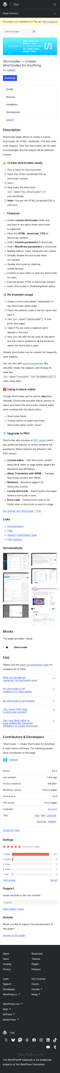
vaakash (11, 70)
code (37, 816)
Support (10, 119)
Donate (36, 989)
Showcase (37, 953)
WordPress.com (13, 1003)
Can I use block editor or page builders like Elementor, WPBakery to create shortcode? (20, 723)
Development (13, 112)
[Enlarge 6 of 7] (53, 590)
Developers (9, 989)
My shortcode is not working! (19, 700)
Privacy (7, 969)
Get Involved (38, 978)
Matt (7, 1009)
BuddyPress (11, 1019)
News (6, 958)
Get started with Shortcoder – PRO (22, 511)
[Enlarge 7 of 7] (53, 611)
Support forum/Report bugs (22, 535)
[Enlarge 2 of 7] (24, 576)
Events (35, 983)
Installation (12, 104)
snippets (52, 822)
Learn (6, 978)
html (43, 816)
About (6, 953)
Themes (35, 958)
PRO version (39, 440)
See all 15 (52, 809)
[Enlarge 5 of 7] (53, 572)
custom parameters (32, 363)
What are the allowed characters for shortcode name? (20, 679)
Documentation (15, 526)
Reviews (10, 97)
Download (10, 78)
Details (9, 89)
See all (53, 880)
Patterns (36, 969)
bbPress (9, 1014)
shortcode (41, 822)
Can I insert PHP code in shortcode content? (15, 710)
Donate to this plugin (14, 935)
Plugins (35, 964)
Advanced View (11, 830)
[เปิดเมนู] (55, 4)
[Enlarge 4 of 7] (53, 556)
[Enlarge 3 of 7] (24, 608)
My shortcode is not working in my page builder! (17, 690)
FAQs (10, 530)
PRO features (14, 539)
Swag (35, 994)
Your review (9, 880)
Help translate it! (50, 21)
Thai (12, 1032)
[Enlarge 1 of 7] (24, 556)
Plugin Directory (10, 13)
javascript (51, 816)
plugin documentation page (34, 664)
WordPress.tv (11, 994)
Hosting (7, 964)
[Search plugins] (34, 31)
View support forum (13, 909)
